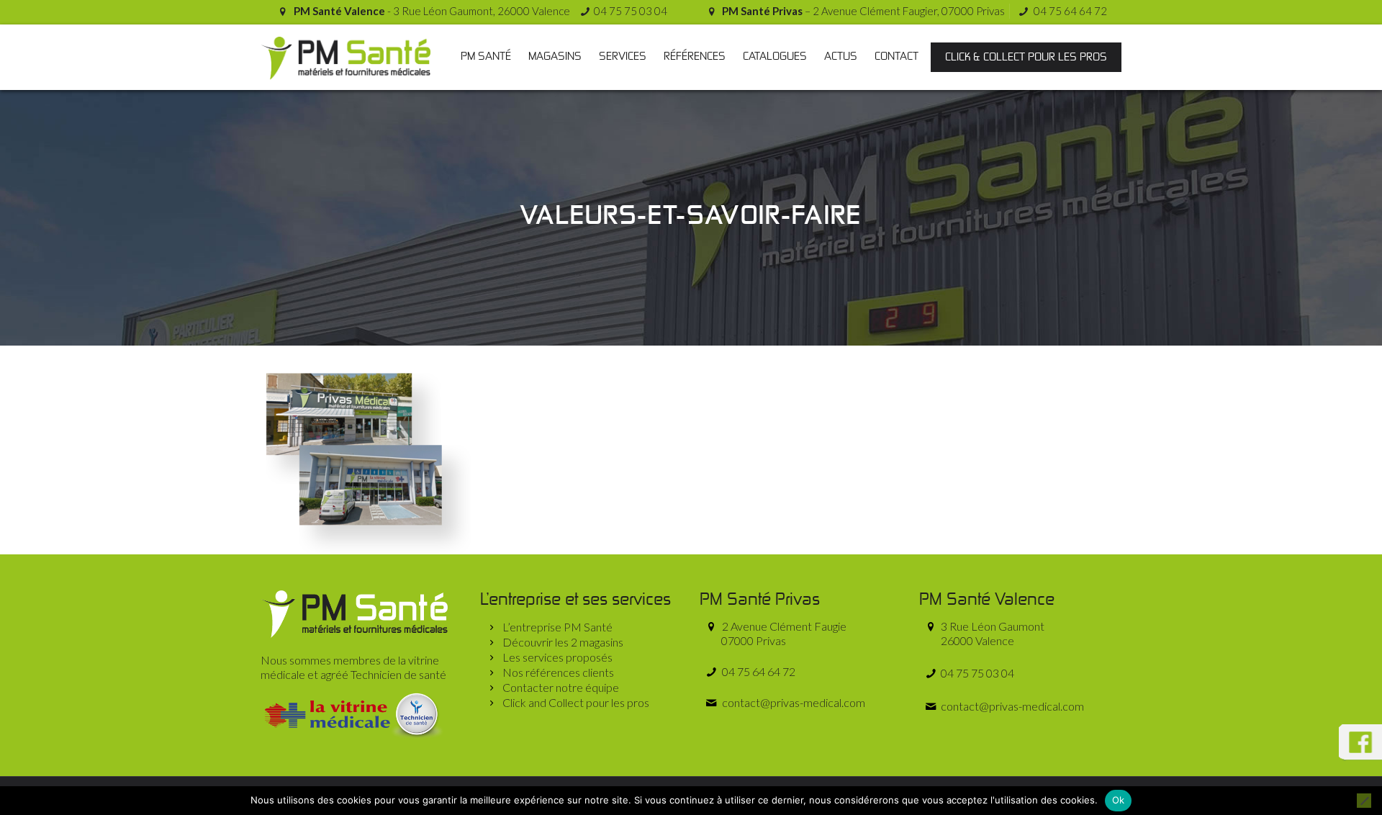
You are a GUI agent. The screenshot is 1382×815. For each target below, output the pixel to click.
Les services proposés (557, 657)
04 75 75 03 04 (630, 10)
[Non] (1364, 800)
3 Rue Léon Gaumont (991, 633)
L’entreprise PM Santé (557, 627)
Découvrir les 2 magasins (562, 642)
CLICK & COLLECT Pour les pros (1026, 57)
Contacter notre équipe (560, 687)
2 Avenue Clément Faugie (783, 633)
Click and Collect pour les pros (575, 702)
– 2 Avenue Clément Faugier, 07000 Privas (863, 10)
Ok (1118, 800)
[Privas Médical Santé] (345, 56)
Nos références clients (558, 672)
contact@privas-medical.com (792, 702)
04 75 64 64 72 (1069, 10)
